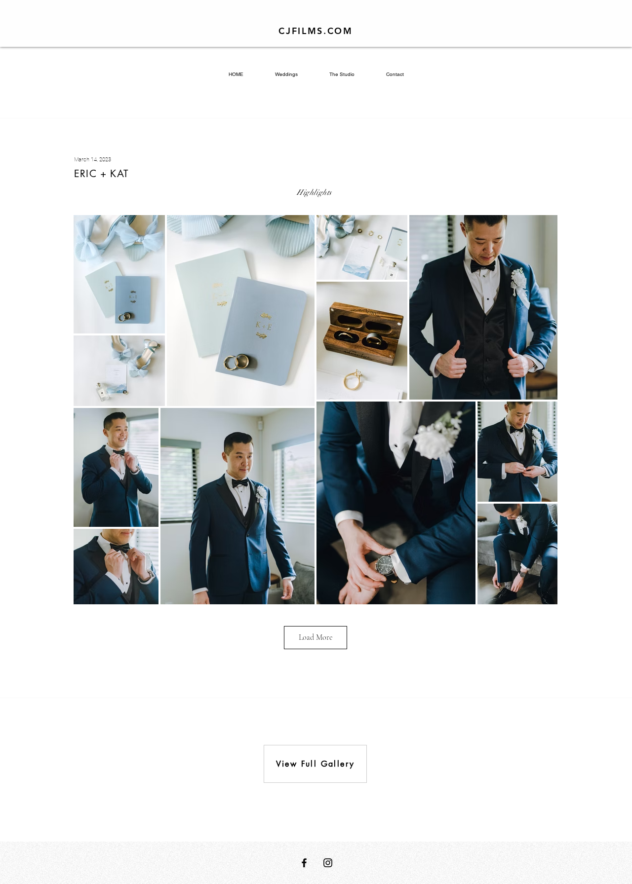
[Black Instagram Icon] (328, 863)
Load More (315, 637)
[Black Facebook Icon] (304, 863)
